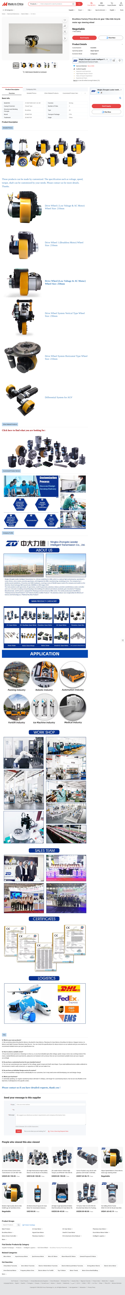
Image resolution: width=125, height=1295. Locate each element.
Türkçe (100, 1283)
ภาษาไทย (94, 1283)
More (3, 1274)
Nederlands (66, 1283)
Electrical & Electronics (13, 14)
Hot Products (14, 1281)
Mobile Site (105, 1281)
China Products (24, 1281)
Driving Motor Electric (93, 1266)
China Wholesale (54, 1281)
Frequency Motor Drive (27, 1270)
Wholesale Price (65, 1281)
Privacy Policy (91, 1287)
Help (89, 10)
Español (23, 1283)
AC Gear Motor (36, 1229)
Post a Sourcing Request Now (58, 1131)
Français (37, 1283)
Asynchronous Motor (21, 1256)
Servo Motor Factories (27, 1266)
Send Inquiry (84, 38)
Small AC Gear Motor (68, 1232)
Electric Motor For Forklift (46, 1270)
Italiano (53, 1283)
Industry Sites (75, 1281)
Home (3, 14)
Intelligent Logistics (98, 1236)
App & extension (100, 10)
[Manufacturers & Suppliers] (12, 4)
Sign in (121, 5)
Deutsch (59, 1283)
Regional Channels (86, 1281)
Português (30, 1283)
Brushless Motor (7, 1232)
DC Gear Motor (66, 1229)
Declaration (83, 1287)
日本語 (84, 1283)
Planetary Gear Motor (99, 1229)
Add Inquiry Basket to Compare (36, 72)
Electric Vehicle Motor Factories (48, 1266)
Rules (121, 10)
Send (18, 1131)
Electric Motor (25, 14)
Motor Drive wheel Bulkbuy (90, 1270)
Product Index (96, 1281)
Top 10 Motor (62, 1270)
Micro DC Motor (53, 1256)
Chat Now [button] (112, 38)
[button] (81, 93)
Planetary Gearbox (38, 1236)
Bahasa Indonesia (116, 1283)
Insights (112, 1281)
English (17, 1283)
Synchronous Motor (38, 1256)
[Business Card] (120, 98)
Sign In (75, 80)
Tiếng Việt (107, 1283)
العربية (73, 1283)
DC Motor (33, 14)
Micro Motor (7, 1256)
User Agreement (73, 1287)
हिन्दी (89, 1283)
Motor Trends (74, 1270)
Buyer (80, 10)
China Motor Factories (10, 1266)
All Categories (9, 10)
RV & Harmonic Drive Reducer (71, 1236)
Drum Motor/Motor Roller (100, 1232)
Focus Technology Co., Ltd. (50, 1287)
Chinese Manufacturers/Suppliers (39, 1281)
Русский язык (45, 1283)
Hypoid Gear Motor (38, 1232)
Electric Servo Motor (110, 1266)
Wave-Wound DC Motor (69, 1256)
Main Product (6, 1229)
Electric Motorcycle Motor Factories (72, 1266)
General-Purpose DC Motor (88, 1256)
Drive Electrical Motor (10, 1270)
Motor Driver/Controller (9, 1236)
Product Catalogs (29, 1225)
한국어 (78, 1283)
